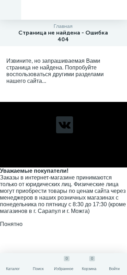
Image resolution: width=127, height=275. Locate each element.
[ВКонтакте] (64, 124)
